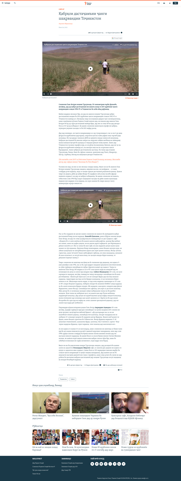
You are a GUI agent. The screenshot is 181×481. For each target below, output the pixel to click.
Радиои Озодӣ (70, 193)
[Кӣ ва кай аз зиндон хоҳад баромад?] (46, 437)
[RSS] (119, 464)
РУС (158, 3)
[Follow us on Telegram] (114, 464)
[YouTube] (164, 3)
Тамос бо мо (36, 474)
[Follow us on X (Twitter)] (110, 464)
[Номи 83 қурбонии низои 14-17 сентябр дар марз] (105, 437)
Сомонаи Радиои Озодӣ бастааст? (43, 467)
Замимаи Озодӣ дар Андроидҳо (72, 463)
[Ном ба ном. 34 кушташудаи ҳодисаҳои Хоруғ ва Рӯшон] (75, 437)
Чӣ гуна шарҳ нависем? (40, 470)
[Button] (95, 33)
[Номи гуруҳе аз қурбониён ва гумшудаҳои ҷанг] (135, 437)
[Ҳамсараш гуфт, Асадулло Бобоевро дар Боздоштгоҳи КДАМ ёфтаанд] (130, 402)
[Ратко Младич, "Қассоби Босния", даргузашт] (51, 402)
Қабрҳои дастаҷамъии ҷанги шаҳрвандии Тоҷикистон (65, 45)
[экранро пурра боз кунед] (137, 94)
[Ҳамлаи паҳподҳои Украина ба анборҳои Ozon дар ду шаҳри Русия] (90, 402)
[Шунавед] (170, 3)
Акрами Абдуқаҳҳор (65, 23)
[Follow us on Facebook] (97, 464)
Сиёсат (61, 9)
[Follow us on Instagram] (105, 464)
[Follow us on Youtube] (101, 464)
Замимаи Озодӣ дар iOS (69, 467)
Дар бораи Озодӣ (38, 463)
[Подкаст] (123, 464)
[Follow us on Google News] (92, 464)
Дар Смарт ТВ (66, 470)
